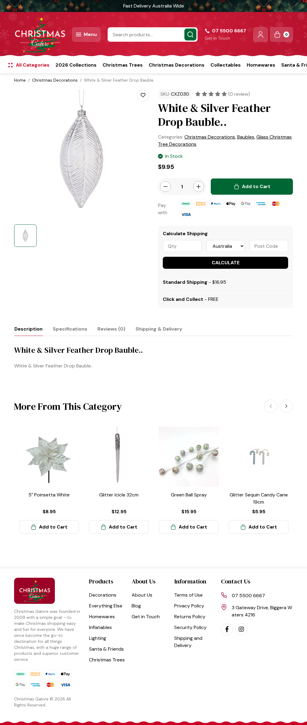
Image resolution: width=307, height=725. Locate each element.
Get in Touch (217, 38)
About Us (142, 595)
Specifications (70, 329)
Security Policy (190, 627)
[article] (49, 480)
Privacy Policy (189, 606)
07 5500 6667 (248, 595)
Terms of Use (188, 595)
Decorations (102, 595)
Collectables (225, 65)
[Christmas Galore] (39, 34)
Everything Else (105, 606)
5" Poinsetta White (49, 495)
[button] (260, 34)
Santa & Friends (106, 649)
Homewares (261, 65)
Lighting (97, 638)
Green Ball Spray (189, 495)
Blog (136, 606)
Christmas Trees (123, 65)
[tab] (28, 329)
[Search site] (190, 34)
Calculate (226, 262)
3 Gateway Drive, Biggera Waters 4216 (262, 611)
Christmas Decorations (176, 65)
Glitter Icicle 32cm (119, 495)
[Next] (286, 406)
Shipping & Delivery (159, 329)
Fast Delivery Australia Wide (153, 6)
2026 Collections (76, 65)
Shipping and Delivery (188, 642)
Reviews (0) (111, 329)
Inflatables (100, 627)
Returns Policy (189, 616)
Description (28, 329)
